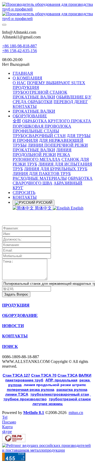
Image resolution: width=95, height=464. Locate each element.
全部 (17, 121)
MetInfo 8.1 (33, 412)
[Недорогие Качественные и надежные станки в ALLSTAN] (47, 11)
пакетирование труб (24, 380)
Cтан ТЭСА (68, 375)
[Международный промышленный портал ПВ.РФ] (13, 440)
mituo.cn (76, 412)
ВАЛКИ (85, 375)
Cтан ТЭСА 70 (43, 375)
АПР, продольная (61, 380)
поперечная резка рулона (30, 389)
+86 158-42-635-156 (19, 50)
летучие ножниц (47, 404)
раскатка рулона (71, 389)
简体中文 (43, 208)
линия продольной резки (55, 385)
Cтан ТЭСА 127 (16, 375)
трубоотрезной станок (70, 399)
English (76, 208)
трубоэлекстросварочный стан (59, 394)
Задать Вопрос (16, 294)
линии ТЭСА (16, 394)
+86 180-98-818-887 (19, 46)
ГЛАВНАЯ (23, 73)
